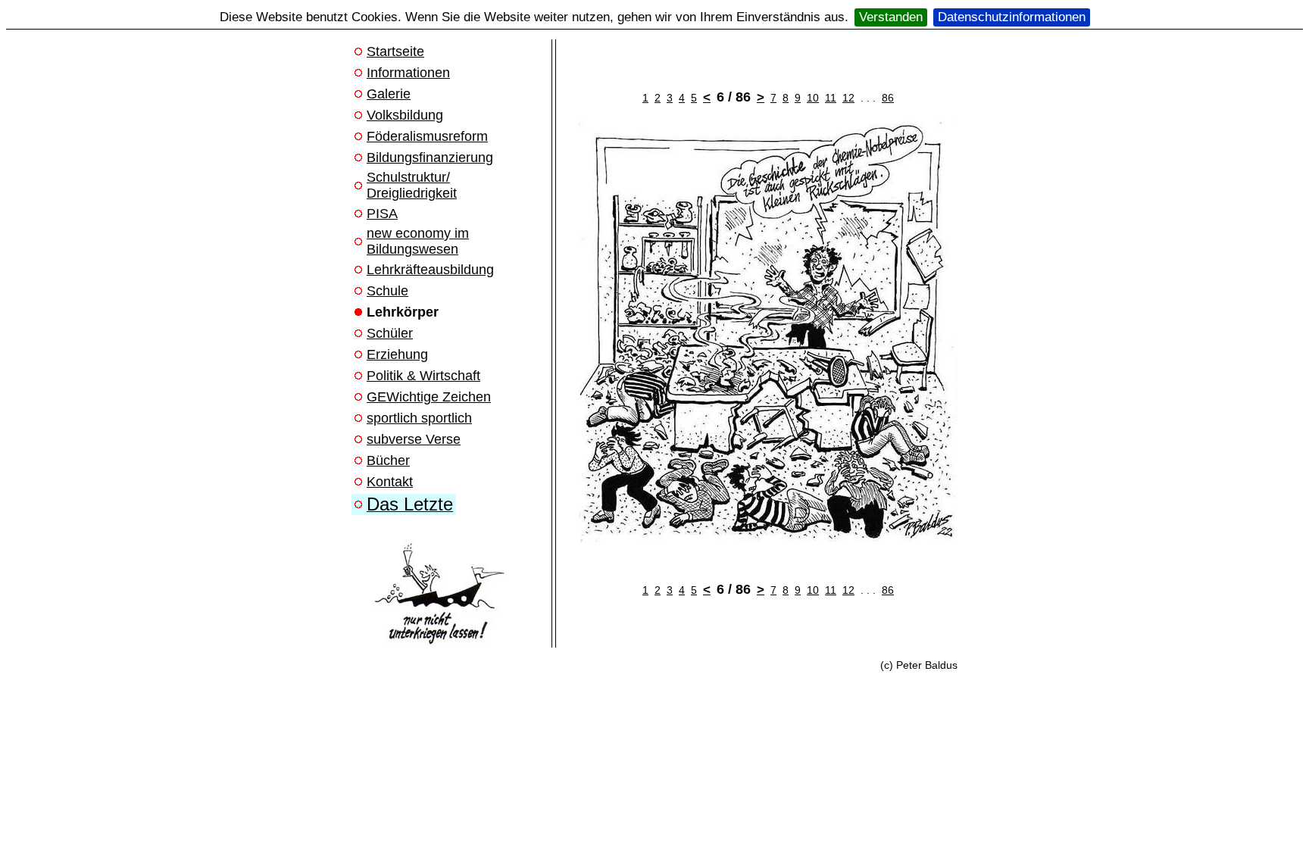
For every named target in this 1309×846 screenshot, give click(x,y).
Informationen (408, 72)
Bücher (388, 460)
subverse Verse (414, 439)
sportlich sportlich (419, 418)
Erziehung (397, 354)
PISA (382, 213)
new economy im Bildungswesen (418, 241)
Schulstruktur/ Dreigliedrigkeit (412, 185)
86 (888, 98)
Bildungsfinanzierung (430, 157)
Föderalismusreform (427, 136)
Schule (387, 290)
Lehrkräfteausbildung (430, 269)
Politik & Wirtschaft (423, 375)
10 (813, 98)
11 (830, 98)
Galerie (389, 93)
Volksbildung (405, 115)
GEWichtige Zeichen (429, 396)
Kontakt (390, 481)
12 (848, 98)
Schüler (390, 333)
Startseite (395, 51)
